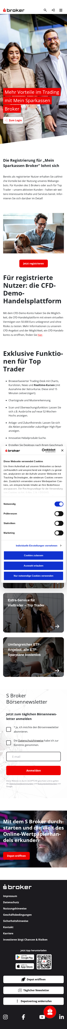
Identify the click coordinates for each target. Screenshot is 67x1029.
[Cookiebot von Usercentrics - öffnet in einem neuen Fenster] (42, 451)
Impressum (10, 896)
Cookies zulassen (33, 555)
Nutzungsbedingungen (47, 783)
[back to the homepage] (17, 888)
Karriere (8, 933)
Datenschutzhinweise (30, 740)
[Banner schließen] (62, 450)
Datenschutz (11, 902)
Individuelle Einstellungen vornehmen (36, 545)
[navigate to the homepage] (13, 10)
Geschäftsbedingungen (17, 914)
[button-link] (53, 10)
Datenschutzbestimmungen (21, 783)
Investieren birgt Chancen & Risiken (25, 939)
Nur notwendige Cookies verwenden (33, 575)
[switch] (59, 513)
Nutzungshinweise (14, 908)
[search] (45, 10)
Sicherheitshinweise (15, 921)
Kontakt (8, 927)
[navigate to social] (5, 1017)
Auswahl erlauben (33, 565)
